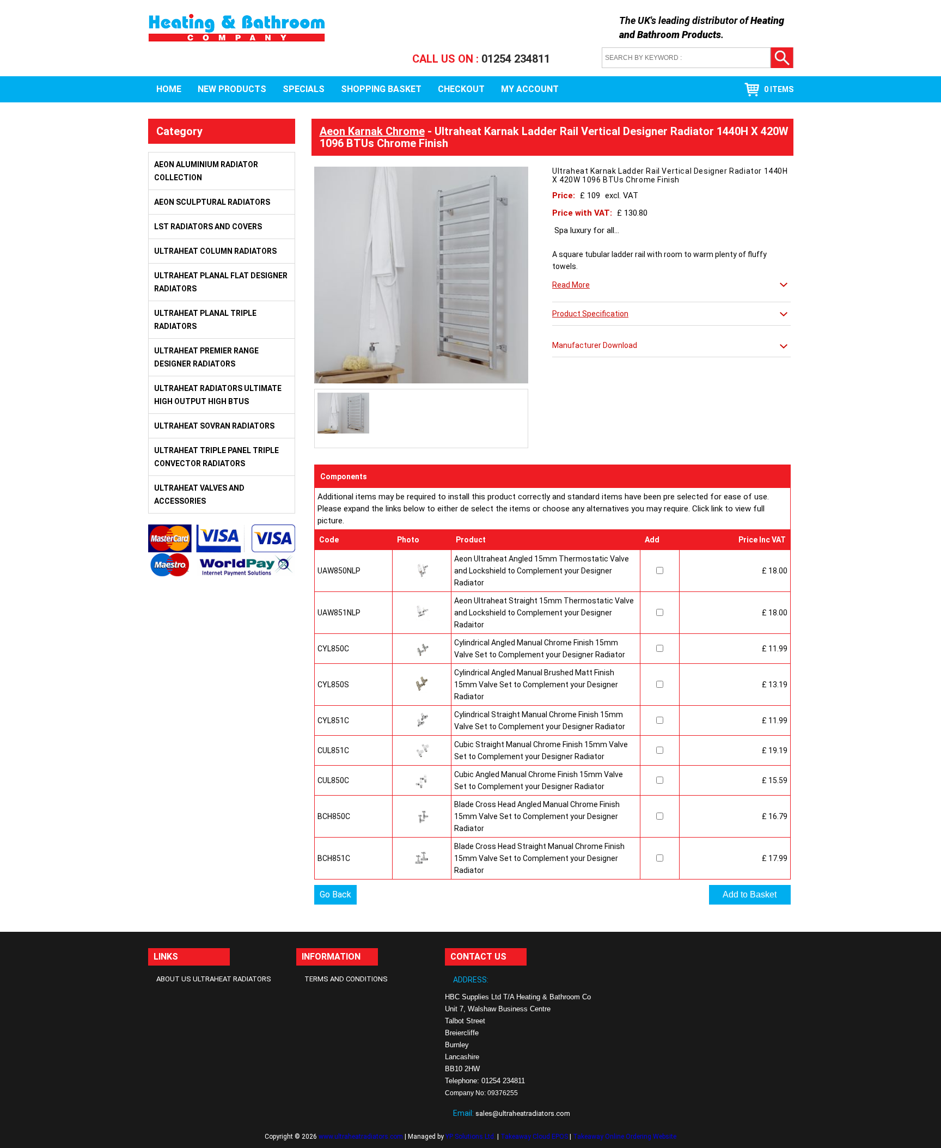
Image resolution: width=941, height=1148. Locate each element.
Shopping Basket (381, 89)
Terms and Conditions (346, 979)
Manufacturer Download (594, 345)
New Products (232, 89)
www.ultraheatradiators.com (361, 1136)
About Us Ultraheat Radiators (213, 979)
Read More (571, 284)
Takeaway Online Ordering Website (624, 1136)
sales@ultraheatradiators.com (522, 1113)
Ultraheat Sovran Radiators (214, 426)
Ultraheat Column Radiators (215, 251)
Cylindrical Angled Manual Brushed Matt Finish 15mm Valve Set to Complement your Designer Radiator (536, 684)
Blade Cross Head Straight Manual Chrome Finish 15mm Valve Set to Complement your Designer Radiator (539, 858)
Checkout (461, 89)
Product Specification (590, 313)
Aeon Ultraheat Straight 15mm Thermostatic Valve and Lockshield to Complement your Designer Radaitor (544, 612)
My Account (530, 89)
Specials (304, 89)
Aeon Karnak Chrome (372, 131)
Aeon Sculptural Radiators (212, 202)
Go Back (335, 894)
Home (168, 89)
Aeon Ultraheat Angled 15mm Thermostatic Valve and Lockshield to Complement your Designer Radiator (541, 570)
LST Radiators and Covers (208, 226)
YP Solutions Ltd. (470, 1136)
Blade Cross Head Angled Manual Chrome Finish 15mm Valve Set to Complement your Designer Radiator (537, 816)
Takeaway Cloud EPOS (534, 1136)
